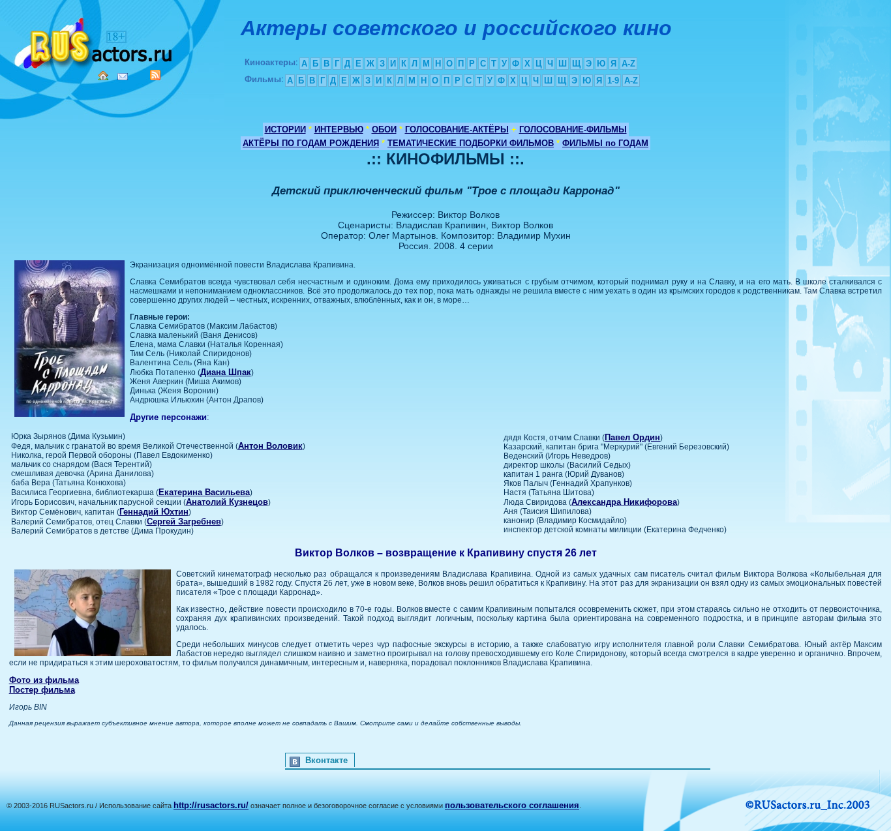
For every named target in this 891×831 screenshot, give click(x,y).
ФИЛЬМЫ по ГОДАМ (605, 143)
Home (103, 75)
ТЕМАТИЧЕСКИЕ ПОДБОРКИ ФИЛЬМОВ (470, 143)
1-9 (613, 80)
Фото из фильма (44, 680)
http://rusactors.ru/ (211, 805)
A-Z (628, 63)
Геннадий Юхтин (154, 512)
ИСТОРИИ (285, 129)
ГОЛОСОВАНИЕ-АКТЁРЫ (457, 129)
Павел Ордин (632, 437)
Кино (94, 40)
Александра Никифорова (624, 502)
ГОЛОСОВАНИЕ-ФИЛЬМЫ (573, 129)
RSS (155, 75)
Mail (122, 76)
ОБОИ (384, 129)
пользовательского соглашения (512, 805)
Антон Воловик (270, 446)
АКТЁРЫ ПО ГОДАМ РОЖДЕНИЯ (311, 143)
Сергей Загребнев (184, 521)
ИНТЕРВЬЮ (338, 129)
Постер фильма (42, 690)
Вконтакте (326, 760)
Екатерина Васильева (204, 492)
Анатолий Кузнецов (227, 502)
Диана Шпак (225, 372)
